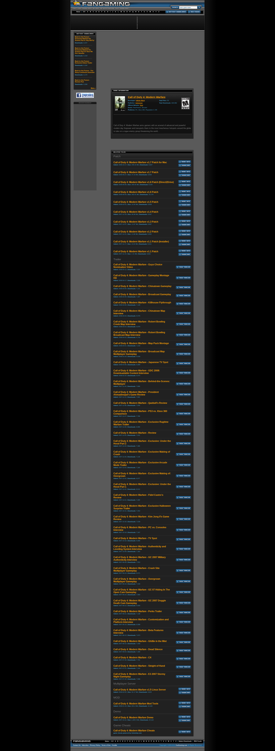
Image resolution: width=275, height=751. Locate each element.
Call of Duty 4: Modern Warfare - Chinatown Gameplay (142, 286)
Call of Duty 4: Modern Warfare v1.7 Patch (135, 172)
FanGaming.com (181, 745)
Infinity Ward (140, 100)
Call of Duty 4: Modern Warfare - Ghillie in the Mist (140, 641)
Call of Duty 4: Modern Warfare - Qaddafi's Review (140, 403)
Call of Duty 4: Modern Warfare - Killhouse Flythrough (142, 302)
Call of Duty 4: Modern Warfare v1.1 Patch (135, 251)
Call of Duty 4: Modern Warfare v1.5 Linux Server (139, 689)
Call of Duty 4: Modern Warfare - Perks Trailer (137, 611)
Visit (141, 105)
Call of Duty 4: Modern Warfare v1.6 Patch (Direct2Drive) (143, 182)
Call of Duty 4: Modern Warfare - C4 (132, 657)
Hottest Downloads (185, 741)
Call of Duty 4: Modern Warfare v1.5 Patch (135, 202)
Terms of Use (106, 745)
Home (78, 11)
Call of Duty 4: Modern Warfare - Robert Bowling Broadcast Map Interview (139, 333)
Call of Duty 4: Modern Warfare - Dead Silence (138, 649)
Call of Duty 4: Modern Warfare (146, 97)
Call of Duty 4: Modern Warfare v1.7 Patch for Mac (140, 162)
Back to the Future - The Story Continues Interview (85, 71)
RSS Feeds (198, 741)
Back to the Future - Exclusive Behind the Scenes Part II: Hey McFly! (84, 38)
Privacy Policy (95, 745)
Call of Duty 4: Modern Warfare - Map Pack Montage (141, 343)
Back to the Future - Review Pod (82, 81)
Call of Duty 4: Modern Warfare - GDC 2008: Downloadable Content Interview (136, 371)
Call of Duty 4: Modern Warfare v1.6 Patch (135, 192)
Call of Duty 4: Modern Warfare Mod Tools (135, 703)
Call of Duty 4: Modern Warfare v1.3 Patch (135, 222)
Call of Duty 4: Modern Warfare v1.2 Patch (135, 231)
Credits (114, 745)
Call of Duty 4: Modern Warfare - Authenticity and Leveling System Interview (139, 547)
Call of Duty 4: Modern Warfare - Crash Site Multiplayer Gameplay (136, 569)
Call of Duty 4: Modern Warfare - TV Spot (135, 538)
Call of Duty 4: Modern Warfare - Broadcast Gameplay (142, 294)
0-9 (84, 11)
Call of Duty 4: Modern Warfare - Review (134, 433)
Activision (139, 103)
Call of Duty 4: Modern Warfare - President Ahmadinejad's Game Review (136, 393)
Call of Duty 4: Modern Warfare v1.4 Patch (135, 212)
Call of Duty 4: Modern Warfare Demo (133, 717)
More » (93, 88)
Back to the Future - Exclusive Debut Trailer (83, 62)
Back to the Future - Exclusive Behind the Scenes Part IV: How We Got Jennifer (84, 50)
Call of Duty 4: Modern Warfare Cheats (134, 730)
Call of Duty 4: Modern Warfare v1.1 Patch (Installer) (141, 241)
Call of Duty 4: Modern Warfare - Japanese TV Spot (140, 362)
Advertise (85, 745)
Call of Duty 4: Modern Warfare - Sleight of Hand (139, 666)
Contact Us (77, 745)
